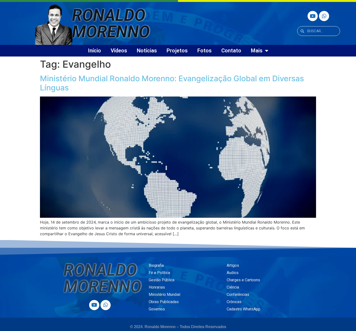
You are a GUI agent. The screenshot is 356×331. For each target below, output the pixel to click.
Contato (231, 51)
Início (94, 51)
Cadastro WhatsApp (243, 309)
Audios (233, 272)
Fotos (204, 51)
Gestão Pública (161, 280)
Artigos (233, 265)
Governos (157, 309)
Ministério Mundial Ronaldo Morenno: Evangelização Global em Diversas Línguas (172, 83)
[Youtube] (313, 16)
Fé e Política (159, 272)
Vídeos (119, 51)
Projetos (177, 51)
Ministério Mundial (164, 294)
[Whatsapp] (324, 16)
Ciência (233, 287)
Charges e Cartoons (243, 280)
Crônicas (234, 301)
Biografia (156, 265)
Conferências (238, 294)
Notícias (147, 51)
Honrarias (157, 287)
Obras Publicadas (164, 301)
